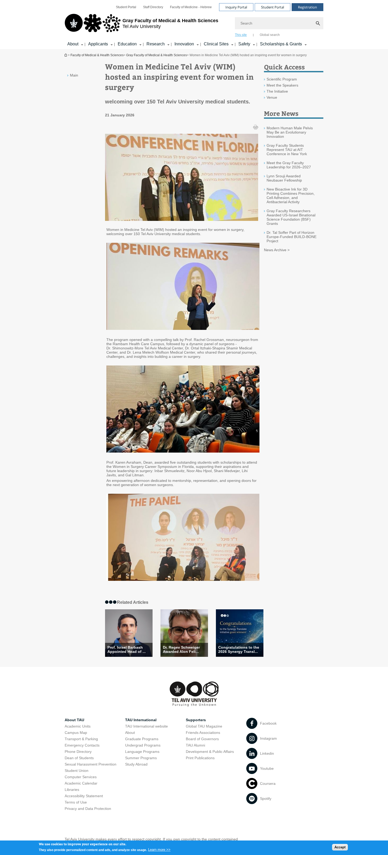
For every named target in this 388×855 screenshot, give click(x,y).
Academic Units (78, 726)
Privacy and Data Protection (88, 808)
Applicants (98, 44)
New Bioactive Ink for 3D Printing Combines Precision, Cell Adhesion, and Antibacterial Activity (291, 195)
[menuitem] (126, 7)
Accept (340, 847)
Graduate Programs (141, 739)
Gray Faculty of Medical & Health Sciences (156, 55)
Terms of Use (76, 802)
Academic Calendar (81, 783)
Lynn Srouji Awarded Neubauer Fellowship (284, 178)
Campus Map (76, 732)
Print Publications (200, 758)
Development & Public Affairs (210, 751)
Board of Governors (202, 739)
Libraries (72, 789)
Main (74, 75)
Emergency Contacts (82, 745)
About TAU (74, 720)
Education (127, 44)
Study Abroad (136, 764)
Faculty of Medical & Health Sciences (97, 55)
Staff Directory (153, 7)
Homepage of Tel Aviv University (66, 55)
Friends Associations (203, 732)
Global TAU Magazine (204, 726)
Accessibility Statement (84, 796)
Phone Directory (78, 751)
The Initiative (277, 91)
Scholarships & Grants (281, 44)
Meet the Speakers (282, 85)
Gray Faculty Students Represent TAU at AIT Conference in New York (287, 149)
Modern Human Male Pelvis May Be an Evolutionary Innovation (290, 132)
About (72, 44)
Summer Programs (141, 758)
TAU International (141, 720)
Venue (272, 97)
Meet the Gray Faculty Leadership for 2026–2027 (289, 165)
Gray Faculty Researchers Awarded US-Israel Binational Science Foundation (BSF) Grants (291, 217)
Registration (307, 7)
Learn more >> (159, 850)
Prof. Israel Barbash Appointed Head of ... (126, 649)
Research (155, 44)
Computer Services (81, 777)
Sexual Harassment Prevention (90, 764)
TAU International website (146, 726)
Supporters (196, 720)
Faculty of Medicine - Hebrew (191, 7)
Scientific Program (282, 79)
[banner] (194, 24)
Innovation (184, 44)
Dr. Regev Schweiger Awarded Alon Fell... (181, 649)
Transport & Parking (81, 739)
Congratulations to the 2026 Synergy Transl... (238, 649)
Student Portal (126, 7)
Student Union (76, 770)
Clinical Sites (216, 44)
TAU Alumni (195, 745)
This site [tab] (241, 35)
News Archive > (277, 250)
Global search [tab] (270, 35)
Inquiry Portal (236, 7)
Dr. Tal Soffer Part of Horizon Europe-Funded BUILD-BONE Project (291, 236)
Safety (244, 44)
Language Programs (142, 751)
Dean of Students (79, 758)
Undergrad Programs (142, 745)
